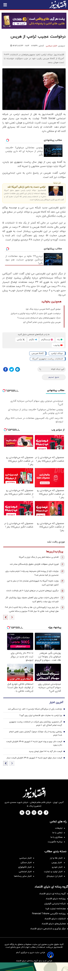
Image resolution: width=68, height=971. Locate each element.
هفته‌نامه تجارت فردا (56, 908)
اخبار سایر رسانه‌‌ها (23, 876)
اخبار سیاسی (51, 45)
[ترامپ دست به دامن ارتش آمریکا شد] (56, 191)
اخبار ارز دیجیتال (54, 876)
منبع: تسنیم (54, 377)
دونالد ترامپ (57, 353)
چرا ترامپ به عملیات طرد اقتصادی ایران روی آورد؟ (40, 715)
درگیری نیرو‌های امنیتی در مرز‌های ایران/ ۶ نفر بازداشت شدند (32, 590)
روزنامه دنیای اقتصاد (56, 898)
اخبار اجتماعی (25, 871)
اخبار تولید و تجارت (53, 871)
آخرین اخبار (56, 702)
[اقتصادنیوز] (34, 792)
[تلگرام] (17, 369)
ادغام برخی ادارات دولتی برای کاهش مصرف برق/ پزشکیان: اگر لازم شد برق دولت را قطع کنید (32, 599)
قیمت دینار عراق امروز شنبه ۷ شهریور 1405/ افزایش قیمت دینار (34, 757)
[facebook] (46, 812)
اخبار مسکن (26, 862)
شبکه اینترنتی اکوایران (55, 903)
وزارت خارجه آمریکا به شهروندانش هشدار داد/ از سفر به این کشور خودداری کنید (33, 583)
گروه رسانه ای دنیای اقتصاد (52, 893)
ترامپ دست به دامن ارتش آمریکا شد (26, 187)
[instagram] (34, 812)
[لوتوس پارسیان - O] (34, 966)
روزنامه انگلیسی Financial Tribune (49, 913)
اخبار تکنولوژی (25, 867)
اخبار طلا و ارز (56, 858)
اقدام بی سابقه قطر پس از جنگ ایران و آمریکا (39, 557)
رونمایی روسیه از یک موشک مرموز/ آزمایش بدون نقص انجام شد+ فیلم (35, 733)
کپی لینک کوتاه (57, 369)
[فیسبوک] (5, 369)
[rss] (22, 812)
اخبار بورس (57, 862)
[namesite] (57, 5)
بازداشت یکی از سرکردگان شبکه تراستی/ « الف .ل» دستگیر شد (35, 709)
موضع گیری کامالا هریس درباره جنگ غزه (43, 309)
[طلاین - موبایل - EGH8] (34, 21)
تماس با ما (57, 832)
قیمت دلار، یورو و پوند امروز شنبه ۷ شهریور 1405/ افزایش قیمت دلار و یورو (34, 743)
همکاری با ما (56, 837)
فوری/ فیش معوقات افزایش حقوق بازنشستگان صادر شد (34, 564)
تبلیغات (58, 828)
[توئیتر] (11, 369)
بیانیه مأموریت (55, 841)
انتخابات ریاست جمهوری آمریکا (47, 358)
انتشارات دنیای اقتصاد (55, 918)
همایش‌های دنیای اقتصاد (54, 923)
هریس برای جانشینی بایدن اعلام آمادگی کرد (42, 322)
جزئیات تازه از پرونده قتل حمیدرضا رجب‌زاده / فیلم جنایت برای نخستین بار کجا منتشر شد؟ (32, 573)
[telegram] (28, 812)
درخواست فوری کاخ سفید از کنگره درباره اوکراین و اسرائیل (36, 313)
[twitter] (40, 812)
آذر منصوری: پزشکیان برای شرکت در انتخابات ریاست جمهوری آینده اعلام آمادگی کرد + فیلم (35, 723)
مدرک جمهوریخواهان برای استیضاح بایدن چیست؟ (39, 318)
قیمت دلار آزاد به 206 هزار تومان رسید (45, 751)
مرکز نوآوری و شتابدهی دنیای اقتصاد (48, 928)
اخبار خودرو (57, 867)
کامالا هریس (37, 353)
